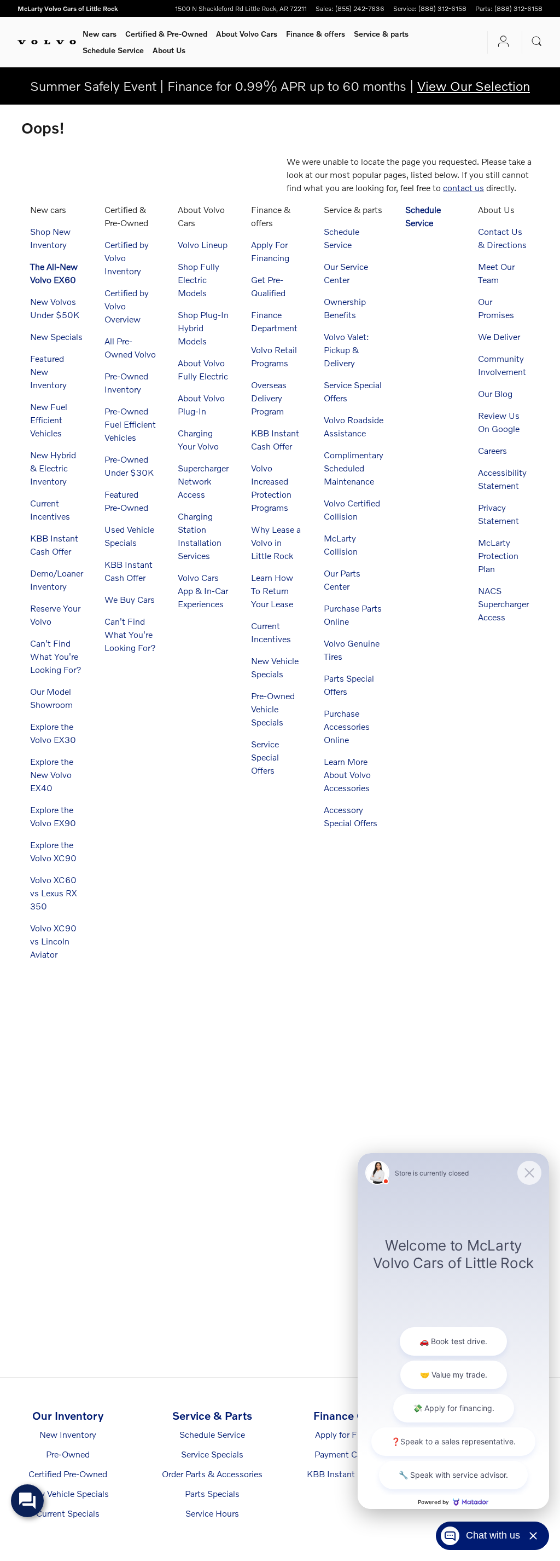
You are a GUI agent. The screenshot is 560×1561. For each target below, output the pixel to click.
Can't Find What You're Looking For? (55, 656)
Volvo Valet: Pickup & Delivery (346, 349)
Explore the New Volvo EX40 (51, 774)
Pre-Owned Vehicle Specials (273, 708)
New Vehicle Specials (68, 1493)
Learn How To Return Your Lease (272, 590)
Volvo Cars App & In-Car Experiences (203, 590)
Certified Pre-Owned (67, 1473)
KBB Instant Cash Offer (352, 1473)
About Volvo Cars (246, 33)
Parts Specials (212, 1493)
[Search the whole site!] (536, 41)
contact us (463, 187)
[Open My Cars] (500, 42)
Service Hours (212, 1513)
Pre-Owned (68, 1454)
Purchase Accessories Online (347, 726)
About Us (169, 50)
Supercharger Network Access (203, 481)
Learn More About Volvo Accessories (347, 774)
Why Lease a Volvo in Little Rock (276, 542)
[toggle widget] (27, 1500)
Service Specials (212, 1454)
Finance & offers (315, 33)
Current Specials (68, 1513)
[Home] (47, 42)
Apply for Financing (352, 1434)
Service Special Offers (265, 757)
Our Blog (495, 393)
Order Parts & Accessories (212, 1473)
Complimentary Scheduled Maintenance (353, 468)
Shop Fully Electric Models (198, 279)
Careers (492, 450)
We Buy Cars (129, 599)
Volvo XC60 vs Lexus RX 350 (53, 892)
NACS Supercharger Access (503, 603)
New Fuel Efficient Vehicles (48, 419)
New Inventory (67, 1434)
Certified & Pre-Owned (166, 33)
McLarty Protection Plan (498, 555)
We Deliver (499, 336)
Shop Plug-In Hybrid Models (203, 327)
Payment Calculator (352, 1454)
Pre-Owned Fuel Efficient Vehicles (130, 424)
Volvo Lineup (203, 244)
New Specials (56, 336)
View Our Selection (473, 86)
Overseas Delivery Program (269, 397)
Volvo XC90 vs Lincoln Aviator (53, 941)
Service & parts (381, 33)
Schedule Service (113, 50)
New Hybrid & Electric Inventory (53, 468)
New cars (99, 33)
